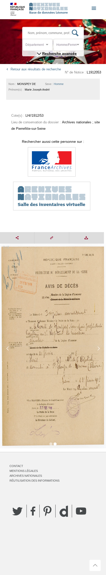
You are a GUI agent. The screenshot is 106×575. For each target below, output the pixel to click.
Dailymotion (63, 511)
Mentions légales (24, 470)
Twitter (17, 511)
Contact (16, 466)
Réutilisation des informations (34, 480)
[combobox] (48, 46)
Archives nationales (26, 475)
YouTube (81, 511)
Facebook (33, 511)
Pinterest (47, 511)
